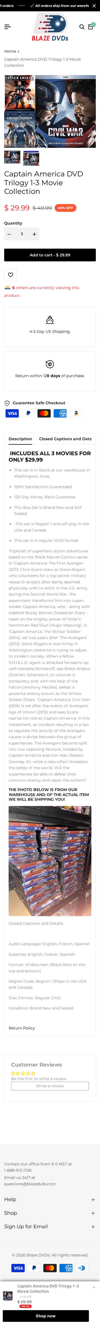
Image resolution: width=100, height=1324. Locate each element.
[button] (50, 1028)
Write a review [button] (50, 1085)
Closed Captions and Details (67, 438)
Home (10, 51)
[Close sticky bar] (94, 1287)
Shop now (46, 1315)
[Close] (93, 6)
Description (20, 438)
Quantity (13, 223)
